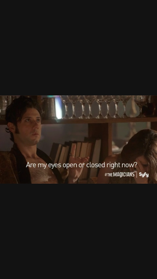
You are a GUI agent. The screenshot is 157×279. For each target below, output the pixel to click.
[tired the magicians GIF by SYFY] (78, 139)
